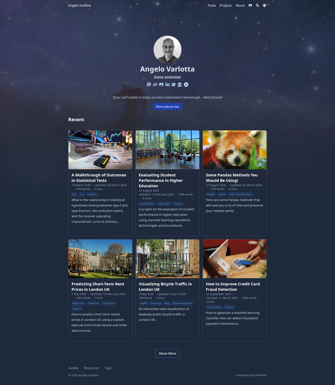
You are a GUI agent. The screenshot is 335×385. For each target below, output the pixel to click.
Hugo (252, 375)
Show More (167, 353)
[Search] (257, 5)
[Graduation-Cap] (174, 84)
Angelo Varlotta (79, 5)
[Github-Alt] (161, 84)
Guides (73, 368)
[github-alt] (250, 5)
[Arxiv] (180, 84)
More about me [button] (167, 106)
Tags (108, 368)
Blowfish (262, 375)
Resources (91, 368)
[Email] (149, 84)
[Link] (155, 84)
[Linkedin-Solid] (167, 84)
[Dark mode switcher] (264, 5)
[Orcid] (186, 84)
